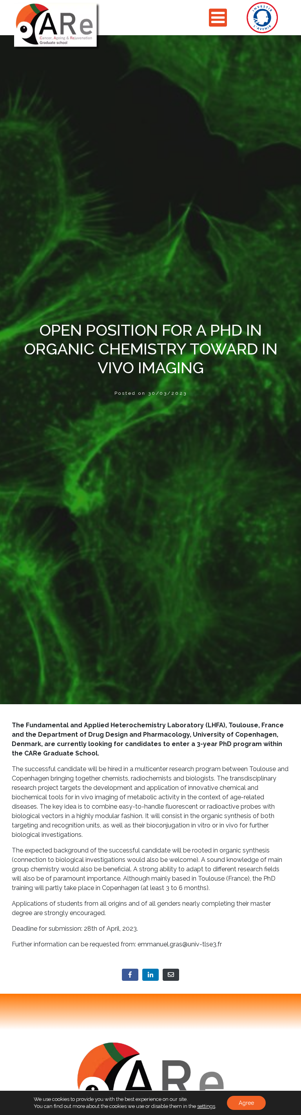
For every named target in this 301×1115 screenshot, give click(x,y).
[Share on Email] (171, 975)
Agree (246, 1103)
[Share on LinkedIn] (150, 975)
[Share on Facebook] (130, 975)
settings (206, 1106)
